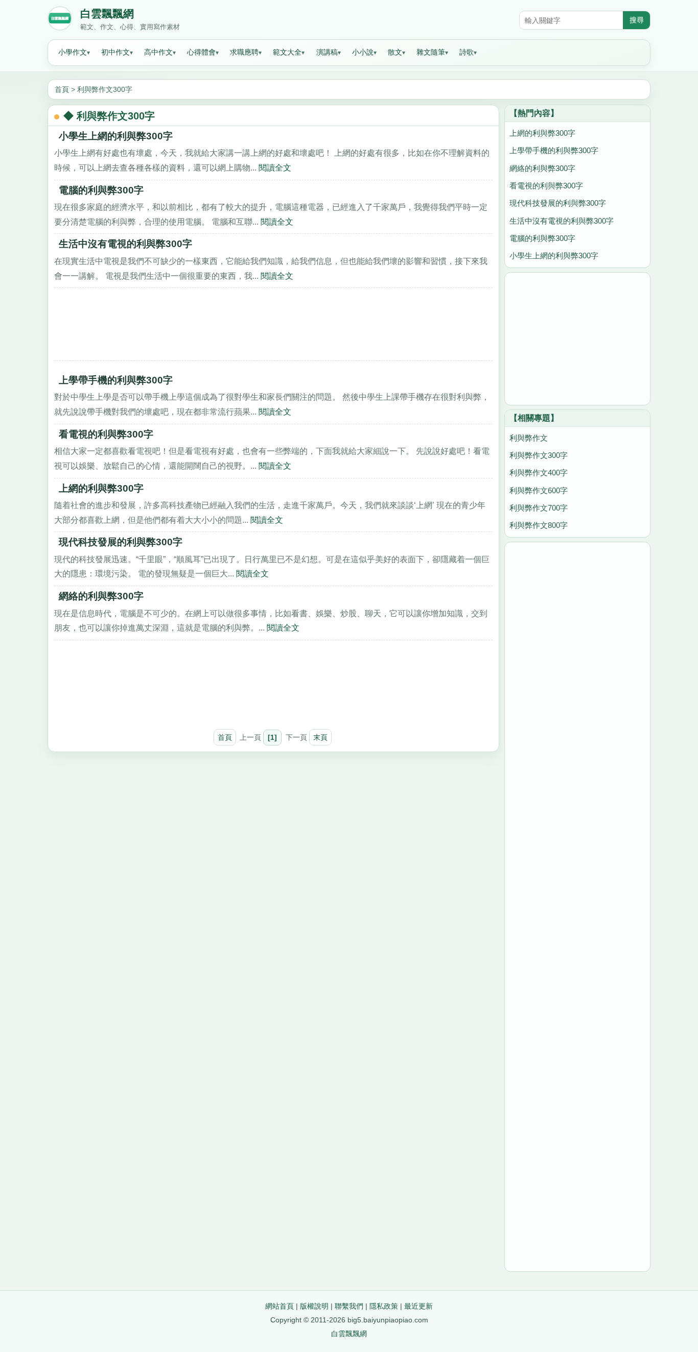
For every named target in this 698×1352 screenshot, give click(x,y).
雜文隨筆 (430, 52)
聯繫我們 (349, 1306)
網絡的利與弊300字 (101, 596)
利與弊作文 (528, 437)
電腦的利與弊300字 (101, 190)
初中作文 (115, 52)
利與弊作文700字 (538, 507)
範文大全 (287, 52)
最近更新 (418, 1306)
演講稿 (327, 52)
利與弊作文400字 (538, 472)
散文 (395, 52)
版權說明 (314, 1306)
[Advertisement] (273, 328)
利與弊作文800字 (538, 525)
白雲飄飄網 (107, 14)
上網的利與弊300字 (101, 488)
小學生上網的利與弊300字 (116, 136)
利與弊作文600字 (538, 490)
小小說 (363, 52)
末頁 (320, 737)
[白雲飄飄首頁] (60, 20)
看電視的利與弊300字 (106, 434)
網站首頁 (279, 1306)
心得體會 (201, 52)
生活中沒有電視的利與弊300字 (125, 243)
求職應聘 (244, 52)
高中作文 (158, 52)
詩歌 (466, 52)
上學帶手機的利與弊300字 (116, 380)
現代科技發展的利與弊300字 (120, 542)
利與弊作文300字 (104, 89)
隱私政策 (383, 1306)
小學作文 (72, 52)
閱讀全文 (275, 167)
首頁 (62, 89)
